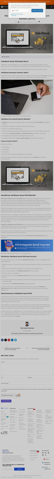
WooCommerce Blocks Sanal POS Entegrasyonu (40, 431)
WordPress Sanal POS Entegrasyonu (31, 420)
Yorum (3, 362)
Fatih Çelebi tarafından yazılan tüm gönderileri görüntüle (27, 333)
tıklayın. (18, 316)
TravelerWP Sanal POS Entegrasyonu (40, 437)
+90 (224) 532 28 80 (5, 432)
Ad (2, 377)
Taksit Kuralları (22, 409)
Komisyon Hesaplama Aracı (4, 419)
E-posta (30, 377)
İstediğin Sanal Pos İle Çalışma (13, 411)
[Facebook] (43, 453)
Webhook (21, 426)
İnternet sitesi (4, 383)
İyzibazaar (32, 459)
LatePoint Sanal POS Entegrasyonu (49, 422)
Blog (2, 428)
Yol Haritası (3, 413)
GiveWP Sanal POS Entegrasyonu (31, 435)
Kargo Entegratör (34, 455)
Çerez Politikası (4, 477)
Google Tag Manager (21, 414)
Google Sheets (22, 429)
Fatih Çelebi (23, 22)
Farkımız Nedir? (4, 426)
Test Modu (12, 420)
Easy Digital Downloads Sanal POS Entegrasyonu (31, 440)
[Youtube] (48, 453)
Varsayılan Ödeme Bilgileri (22, 424)
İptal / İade (12, 414)
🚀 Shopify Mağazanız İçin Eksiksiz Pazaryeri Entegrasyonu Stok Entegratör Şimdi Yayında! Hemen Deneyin (27, 2)
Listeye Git (27, 348)
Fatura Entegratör (34, 453)
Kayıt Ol (19, 469)
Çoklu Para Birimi (12, 428)
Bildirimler (21, 417)
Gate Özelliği (22, 411)
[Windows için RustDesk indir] (43, 463)
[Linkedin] (43, 455)
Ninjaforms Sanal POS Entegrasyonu (40, 420)
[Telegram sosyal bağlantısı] (15, 340)
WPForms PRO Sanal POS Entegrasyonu (49, 411)
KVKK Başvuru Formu (28, 477)
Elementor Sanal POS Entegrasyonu (40, 416)
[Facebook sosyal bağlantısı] (2, 340)
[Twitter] (46, 453)
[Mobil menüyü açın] (52, 6)
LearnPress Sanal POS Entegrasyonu (40, 411)
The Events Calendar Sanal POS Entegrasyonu (40, 426)
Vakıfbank (36, 157)
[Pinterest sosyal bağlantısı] (9, 340)
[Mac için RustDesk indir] (43, 467)
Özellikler (13, 408)
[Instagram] (46, 455)
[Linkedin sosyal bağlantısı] (12, 340)
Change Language (37, 10)
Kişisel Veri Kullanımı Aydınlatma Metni (15, 477)
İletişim (2, 411)
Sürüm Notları (4, 416)
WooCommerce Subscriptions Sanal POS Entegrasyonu (31, 430)
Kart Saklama (13, 422)
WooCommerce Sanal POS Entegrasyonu (31, 425)
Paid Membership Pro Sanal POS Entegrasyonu (48, 416)
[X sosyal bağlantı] (5, 340)
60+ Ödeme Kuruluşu (12, 425)
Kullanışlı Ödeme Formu (13, 417)
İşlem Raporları (13, 431)
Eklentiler (30, 408)
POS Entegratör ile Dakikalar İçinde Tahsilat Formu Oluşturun (31, 413)
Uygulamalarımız (34, 450)
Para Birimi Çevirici (21, 420)
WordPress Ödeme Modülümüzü (35, 235)
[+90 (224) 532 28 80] (2, 433)
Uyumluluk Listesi (3, 423)
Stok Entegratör (33, 457)
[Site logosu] (7, 6)
